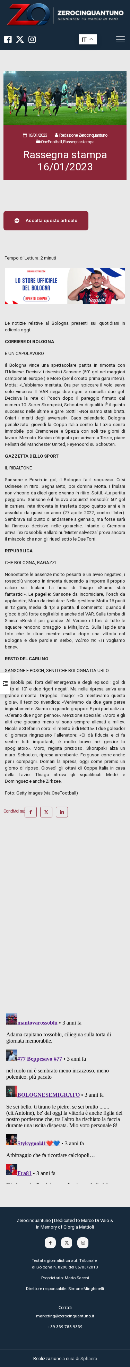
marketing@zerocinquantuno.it (65, 1316)
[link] (65, 14)
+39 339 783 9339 (65, 1326)
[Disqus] (65, 918)
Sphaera (88, 1358)
